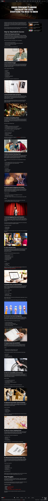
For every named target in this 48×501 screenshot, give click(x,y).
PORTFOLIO (21, 497)
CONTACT (32, 497)
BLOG (25, 497)
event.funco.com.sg (18, 267)
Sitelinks (24, 499)
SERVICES (18, 497)
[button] (20, 1)
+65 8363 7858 (13, 268)
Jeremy (21, 499)
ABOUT (29, 497)
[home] (3, 1)
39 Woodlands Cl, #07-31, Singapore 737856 (14, 489)
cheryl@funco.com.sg (7, 268)
